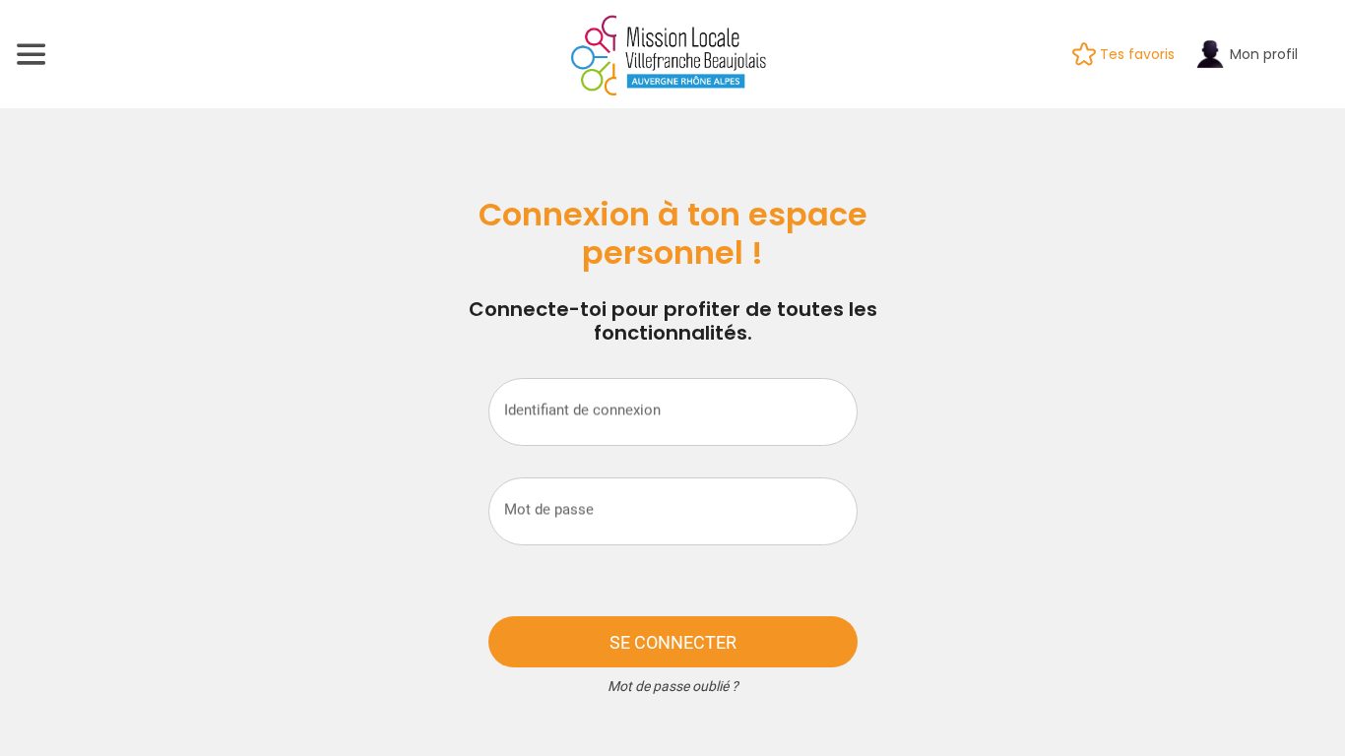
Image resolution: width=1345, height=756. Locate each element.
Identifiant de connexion (582, 409)
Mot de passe (549, 509)
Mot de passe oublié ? (673, 686)
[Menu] (31, 54)
